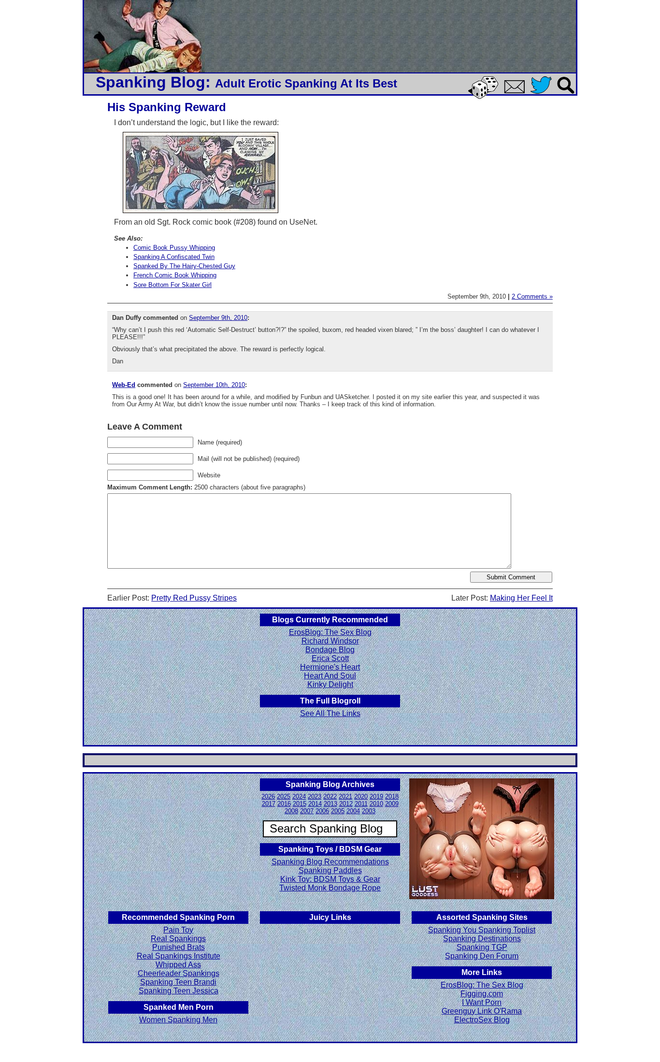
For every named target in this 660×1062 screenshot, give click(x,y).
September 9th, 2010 (218, 317)
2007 (307, 811)
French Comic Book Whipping (174, 275)
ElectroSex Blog (482, 1020)
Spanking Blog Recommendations (330, 862)
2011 (361, 803)
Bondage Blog (330, 650)
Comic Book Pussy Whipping (174, 247)
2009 (392, 803)
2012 (346, 803)
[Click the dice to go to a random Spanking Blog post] (484, 97)
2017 (268, 803)
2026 (268, 796)
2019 (376, 796)
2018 (392, 796)
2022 (330, 796)
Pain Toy (178, 930)
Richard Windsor (330, 641)
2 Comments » (532, 296)
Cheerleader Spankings (178, 973)
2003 (368, 811)
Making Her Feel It (521, 598)
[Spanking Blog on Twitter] (544, 94)
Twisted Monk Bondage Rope (330, 888)
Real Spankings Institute (178, 956)
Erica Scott (330, 658)
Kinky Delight (330, 684)
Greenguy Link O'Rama (482, 1011)
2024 (299, 796)
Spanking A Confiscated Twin (174, 256)
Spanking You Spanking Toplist (481, 930)
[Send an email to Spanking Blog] (516, 91)
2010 (376, 803)
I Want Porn (482, 1002)
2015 (299, 803)
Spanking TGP (482, 947)
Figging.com (481, 994)
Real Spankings (178, 938)
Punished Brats (178, 947)
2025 (283, 796)
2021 (345, 796)
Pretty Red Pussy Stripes (194, 598)
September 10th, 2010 (214, 384)
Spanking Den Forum (481, 956)
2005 (337, 811)
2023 (314, 796)
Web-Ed (123, 384)
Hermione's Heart (330, 667)
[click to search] (566, 94)
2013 (330, 803)
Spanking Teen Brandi (178, 982)
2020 (361, 796)
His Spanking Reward (166, 107)
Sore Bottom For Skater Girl (172, 284)
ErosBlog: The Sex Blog (330, 632)
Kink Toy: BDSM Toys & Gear (330, 879)
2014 (315, 803)
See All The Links (330, 713)
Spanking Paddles (330, 870)
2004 (353, 811)
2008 (291, 811)
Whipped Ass (178, 965)
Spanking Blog (150, 82)
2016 (284, 803)
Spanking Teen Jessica (178, 991)
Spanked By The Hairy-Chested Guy (184, 266)
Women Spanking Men (178, 1020)
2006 (322, 811)
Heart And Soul (330, 676)
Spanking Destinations (482, 938)
